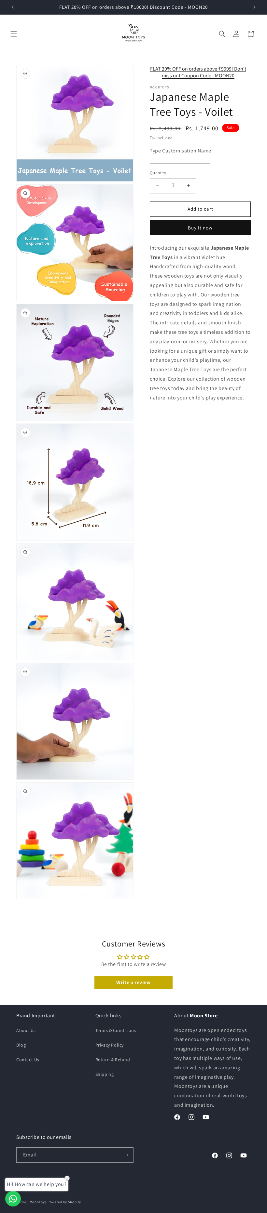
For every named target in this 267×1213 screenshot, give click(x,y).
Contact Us (27, 1060)
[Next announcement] (254, 7)
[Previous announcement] (13, 7)
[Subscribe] (126, 1155)
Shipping (104, 1074)
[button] (14, 34)
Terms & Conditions (115, 1030)
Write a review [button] (133, 982)
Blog (21, 1045)
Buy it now (200, 228)
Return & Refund (112, 1060)
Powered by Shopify (64, 1202)
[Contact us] (13, 1198)
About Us (26, 1030)
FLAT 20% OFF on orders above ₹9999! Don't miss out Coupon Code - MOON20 (198, 72)
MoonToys (38, 1202)
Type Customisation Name (180, 150)
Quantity (158, 173)
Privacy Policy (109, 1045)
